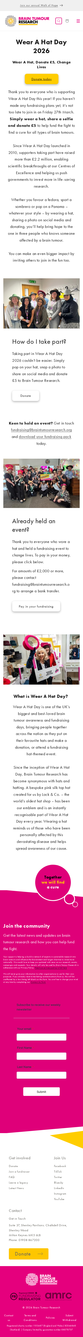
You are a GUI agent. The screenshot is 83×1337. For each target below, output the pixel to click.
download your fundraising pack (45, 436)
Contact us (9, 1317)
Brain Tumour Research (46, 1307)
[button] (58, 21)
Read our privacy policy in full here (51, 968)
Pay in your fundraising (36, 606)
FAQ (12, 1177)
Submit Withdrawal (69, 1317)
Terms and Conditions (30, 1317)
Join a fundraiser (19, 1171)
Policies (50, 1317)
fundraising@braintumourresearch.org (41, 429)
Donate (25, 396)
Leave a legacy (18, 1182)
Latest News (16, 1188)
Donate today (41, 79)
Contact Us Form (38, 982)
